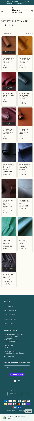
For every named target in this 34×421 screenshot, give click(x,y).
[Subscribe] (28, 367)
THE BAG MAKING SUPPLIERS (19, 410)
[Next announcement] (32, 2)
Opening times (8, 345)
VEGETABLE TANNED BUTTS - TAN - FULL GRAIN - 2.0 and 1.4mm (25, 132)
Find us (6, 347)
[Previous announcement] (2, 2)
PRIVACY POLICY (9, 323)
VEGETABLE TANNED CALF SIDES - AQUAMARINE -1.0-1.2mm (25, 241)
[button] (2, 11)
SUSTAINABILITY (9, 306)
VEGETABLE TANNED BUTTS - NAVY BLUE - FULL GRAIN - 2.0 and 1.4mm (25, 167)
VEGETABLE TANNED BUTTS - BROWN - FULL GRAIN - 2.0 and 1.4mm (8, 60)
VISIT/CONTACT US (10, 310)
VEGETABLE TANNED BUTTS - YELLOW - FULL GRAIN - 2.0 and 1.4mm (25, 60)
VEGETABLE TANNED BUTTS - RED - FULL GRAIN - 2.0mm (8, 95)
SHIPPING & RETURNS (10, 315)
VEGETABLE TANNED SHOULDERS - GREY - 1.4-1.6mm (25, 202)
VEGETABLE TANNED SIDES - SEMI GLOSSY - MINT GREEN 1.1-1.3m (8, 241)
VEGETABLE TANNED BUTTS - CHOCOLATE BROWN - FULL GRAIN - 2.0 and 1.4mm (8, 204)
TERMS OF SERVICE (10, 319)
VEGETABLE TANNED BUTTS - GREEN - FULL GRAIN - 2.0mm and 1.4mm (25, 96)
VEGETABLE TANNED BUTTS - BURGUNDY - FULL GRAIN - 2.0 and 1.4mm (8, 132)
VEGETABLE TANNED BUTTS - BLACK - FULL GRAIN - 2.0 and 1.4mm (8, 167)
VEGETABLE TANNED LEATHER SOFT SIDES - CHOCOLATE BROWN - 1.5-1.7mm (8, 277)
